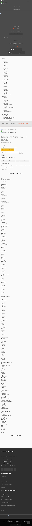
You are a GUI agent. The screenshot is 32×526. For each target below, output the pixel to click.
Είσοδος (3, 510)
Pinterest (26, 160)
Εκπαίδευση (5, 76)
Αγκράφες (5, 87)
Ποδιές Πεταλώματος (5, 411)
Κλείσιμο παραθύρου (15, 524)
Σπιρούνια (5, 90)
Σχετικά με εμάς (6, 115)
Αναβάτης (3, 289)
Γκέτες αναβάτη (4, 337)
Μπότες (5, 83)
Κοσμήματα (3, 306)
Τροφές (2, 431)
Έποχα (4, 69)
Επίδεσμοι (3, 198)
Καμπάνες (3, 199)
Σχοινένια (3, 219)
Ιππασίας (3, 320)
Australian (3, 211)
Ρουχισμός (5, 82)
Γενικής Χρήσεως (4, 241)
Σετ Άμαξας (3, 187)
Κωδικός (3, 142)
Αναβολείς (5, 68)
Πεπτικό (3, 428)
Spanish (3, 192)
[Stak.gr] (16, 18)
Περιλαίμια (5, 73)
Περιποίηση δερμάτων (5, 400)
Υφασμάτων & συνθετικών (6, 401)
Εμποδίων (3, 243)
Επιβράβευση (4, 424)
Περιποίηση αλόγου (7, 104)
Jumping (3, 269)
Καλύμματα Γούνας (5, 274)
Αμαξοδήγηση (6, 79)
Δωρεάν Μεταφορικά (7, 120)
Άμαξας (2, 258)
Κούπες (2, 307)
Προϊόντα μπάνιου (5, 396)
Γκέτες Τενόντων (6, 78)
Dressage (3, 240)
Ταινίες (2, 372)
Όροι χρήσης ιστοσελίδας (8, 118)
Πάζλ (2, 299)
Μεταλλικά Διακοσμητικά (6, 362)
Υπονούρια (5, 64)
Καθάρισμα (5, 100)
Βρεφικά (3, 330)
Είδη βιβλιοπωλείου (7, 94)
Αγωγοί (2, 366)
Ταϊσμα (5, 97)
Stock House (3, 181)
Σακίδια (5, 65)
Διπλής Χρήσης (4, 377)
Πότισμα (5, 99)
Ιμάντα (2, 218)
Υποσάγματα (6, 71)
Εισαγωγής (3, 251)
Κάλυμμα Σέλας (4, 244)
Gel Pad (2, 268)
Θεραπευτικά (3, 391)
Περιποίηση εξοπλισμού (8, 107)
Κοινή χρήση (11, 160)
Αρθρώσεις (3, 421)
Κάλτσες (3, 338)
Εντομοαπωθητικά (5, 202)
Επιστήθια (5, 62)
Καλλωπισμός (4, 393)
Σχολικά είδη (4, 300)
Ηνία (2, 288)
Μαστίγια (5, 92)
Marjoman (3, 282)
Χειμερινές (3, 326)
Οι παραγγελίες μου (5, 496)
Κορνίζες (3, 304)
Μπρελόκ (3, 309)
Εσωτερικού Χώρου (5, 225)
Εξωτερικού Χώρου (5, 223)
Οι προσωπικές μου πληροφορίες (8, 505)
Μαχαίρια (3, 407)
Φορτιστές (3, 383)
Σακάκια (3, 348)
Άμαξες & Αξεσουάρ (5, 185)
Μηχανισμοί (3, 375)
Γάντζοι (2, 361)
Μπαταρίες (3, 382)
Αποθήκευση (6, 101)
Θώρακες (5, 86)
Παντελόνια (3, 341)
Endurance (3, 190)
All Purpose (3, 262)
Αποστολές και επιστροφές (8, 117)
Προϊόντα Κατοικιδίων (6, 415)
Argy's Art (3, 250)
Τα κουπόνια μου (5, 508)
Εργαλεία (3, 404)
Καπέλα (2, 340)
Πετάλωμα (5, 108)
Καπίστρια (5, 72)
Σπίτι (2, 312)
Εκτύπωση (3, 158)
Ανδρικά (3, 333)
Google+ (19, 160)
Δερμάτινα (3, 216)
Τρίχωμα (3, 429)
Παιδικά (3, 335)
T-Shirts (2, 328)
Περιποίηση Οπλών (5, 394)
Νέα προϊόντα (4, 479)
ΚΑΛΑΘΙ (16, 25)
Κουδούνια (5, 110)
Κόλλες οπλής (4, 405)
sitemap (3, 487)
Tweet (4, 160)
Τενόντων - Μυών (4, 397)
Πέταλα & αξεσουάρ (5, 410)
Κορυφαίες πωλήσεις (5, 481)
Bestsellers (16, 435)
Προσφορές (3, 476)
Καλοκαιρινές (4, 226)
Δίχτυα (2, 368)
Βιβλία (2, 297)
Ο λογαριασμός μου (8, 491)
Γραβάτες (5, 89)
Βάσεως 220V (4, 376)
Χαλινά (5, 61)
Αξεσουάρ (5, 103)
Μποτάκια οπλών (4, 408)
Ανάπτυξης (3, 419)
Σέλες (4, 59)
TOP (28, 523)
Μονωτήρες (3, 380)
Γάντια (2, 331)
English (2, 191)
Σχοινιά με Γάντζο (5, 220)
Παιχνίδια (3, 310)
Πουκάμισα (3, 347)
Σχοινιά (2, 370)
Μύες (2, 425)
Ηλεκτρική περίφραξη (7, 111)
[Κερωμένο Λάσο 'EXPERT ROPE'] (8, 131)
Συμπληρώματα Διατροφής (8, 106)
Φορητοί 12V (4, 379)
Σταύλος (3, 358)
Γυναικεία (3, 334)
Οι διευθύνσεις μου (5, 502)
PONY (2, 246)
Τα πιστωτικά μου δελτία (6, 499)
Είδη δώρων (5, 93)
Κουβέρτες (5, 75)
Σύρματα (3, 369)
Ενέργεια (3, 422)
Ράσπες (2, 412)
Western (3, 194)
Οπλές (2, 426)
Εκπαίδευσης (4, 319)
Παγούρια (3, 232)
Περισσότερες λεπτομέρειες (8, 149)
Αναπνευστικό (4, 418)
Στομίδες (5, 66)
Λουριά (2, 387)
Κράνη (4, 85)
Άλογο (2, 183)
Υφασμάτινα (3, 233)
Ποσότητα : (3, 152)
